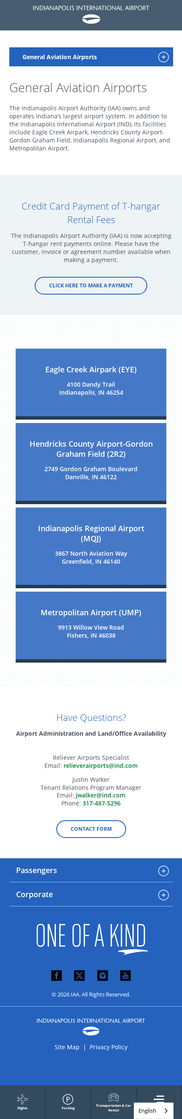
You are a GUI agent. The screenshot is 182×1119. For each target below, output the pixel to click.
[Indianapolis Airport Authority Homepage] (91, 15)
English (147, 1110)
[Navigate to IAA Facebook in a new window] (56, 976)
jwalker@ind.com (100, 795)
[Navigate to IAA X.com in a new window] (79, 976)
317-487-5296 (102, 803)
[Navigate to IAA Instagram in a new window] (102, 976)
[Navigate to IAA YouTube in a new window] (125, 976)
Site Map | (71, 1047)
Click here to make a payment (91, 285)
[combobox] (154, 1111)
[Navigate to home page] (91, 959)
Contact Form (91, 828)
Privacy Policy (108, 1047)
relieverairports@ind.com (100, 765)
